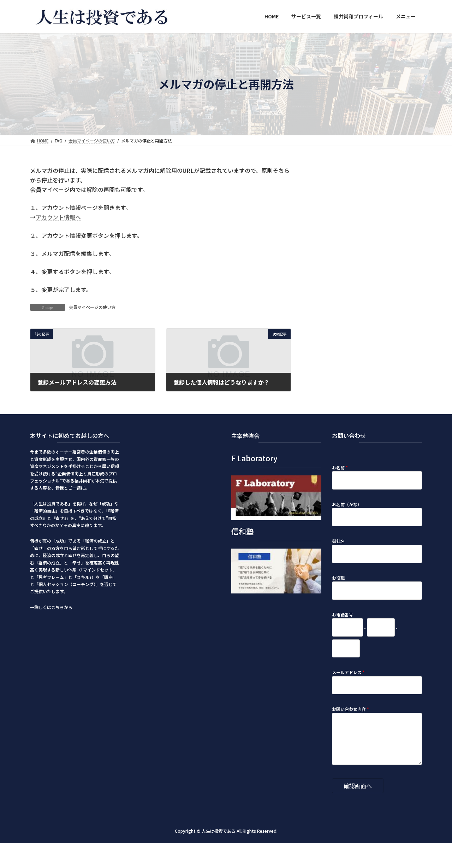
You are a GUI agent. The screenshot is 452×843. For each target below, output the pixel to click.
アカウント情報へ (58, 217)
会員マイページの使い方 (92, 307)
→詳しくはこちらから (51, 607)
